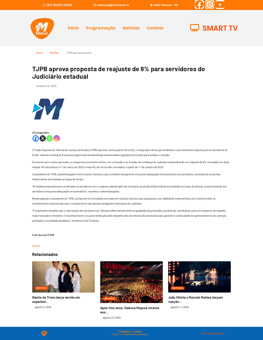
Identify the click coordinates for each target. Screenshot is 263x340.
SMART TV (220, 28)
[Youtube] (220, 4)
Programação (100, 28)
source (36, 245)
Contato (155, 28)
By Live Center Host (213, 333)
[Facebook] (199, 4)
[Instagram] (209, 4)
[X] (43, 138)
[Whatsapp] (50, 138)
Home (39, 52)
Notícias (131, 28)
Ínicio (73, 28)
